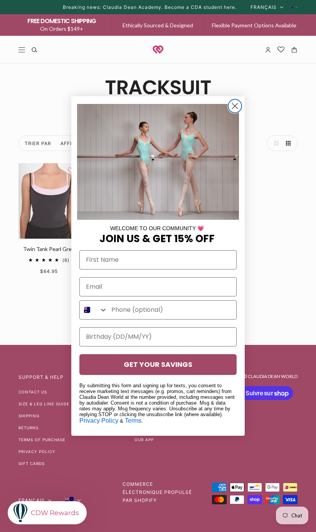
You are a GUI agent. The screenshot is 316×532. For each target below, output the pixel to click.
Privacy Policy (98, 420)
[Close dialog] (235, 106)
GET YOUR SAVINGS (158, 364)
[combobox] (94, 310)
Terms (133, 420)
